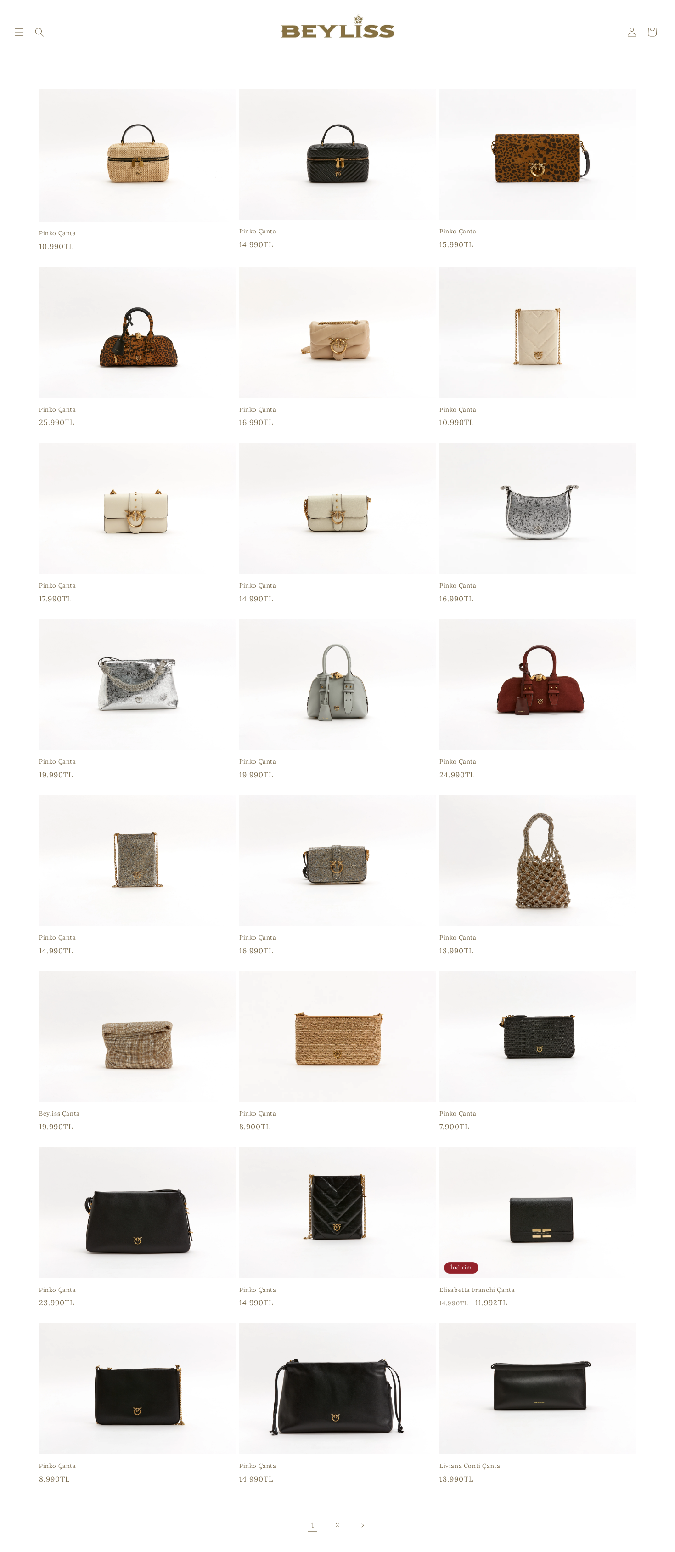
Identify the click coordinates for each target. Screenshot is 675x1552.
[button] (19, 32)
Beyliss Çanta (59, 1113)
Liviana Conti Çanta (469, 1466)
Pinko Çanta (57, 233)
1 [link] (313, 1524)
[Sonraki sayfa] (362, 1525)
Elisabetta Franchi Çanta (477, 1290)
